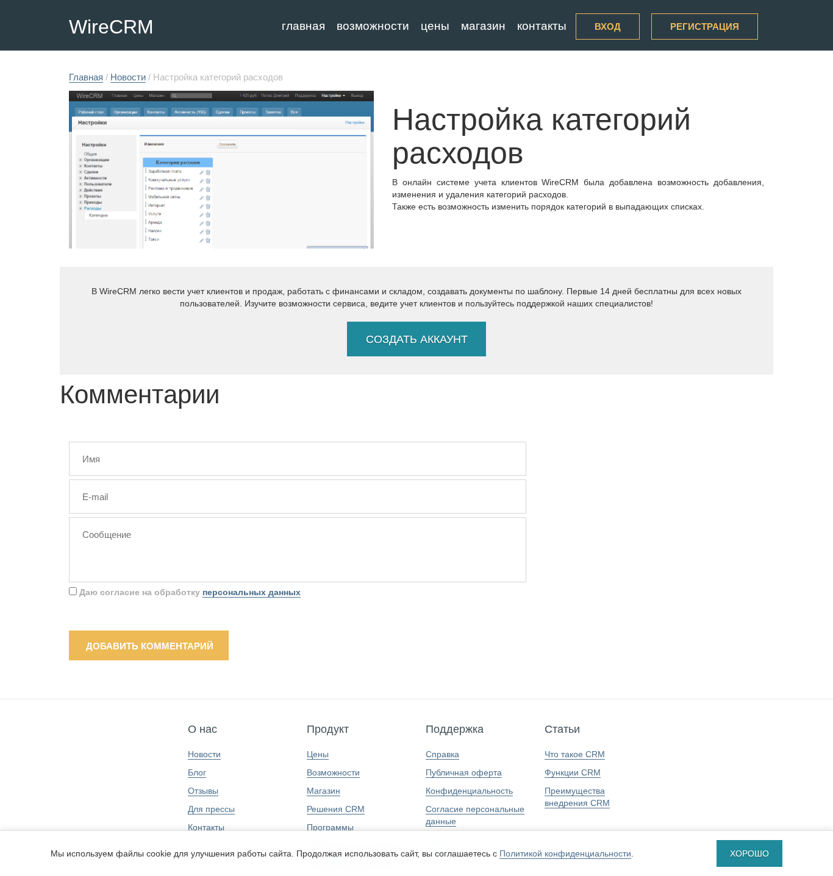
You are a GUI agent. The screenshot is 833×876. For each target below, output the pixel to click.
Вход (608, 26)
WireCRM (111, 27)
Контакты (542, 25)
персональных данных (251, 592)
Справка (442, 754)
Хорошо (749, 853)
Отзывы (203, 791)
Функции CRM (573, 772)
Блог (197, 772)
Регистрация (704, 26)
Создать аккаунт (417, 339)
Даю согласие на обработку (189, 592)
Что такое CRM (575, 754)
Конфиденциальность (469, 791)
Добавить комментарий (149, 646)
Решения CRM (336, 809)
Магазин (483, 25)
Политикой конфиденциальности (565, 853)
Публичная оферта (464, 772)
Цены (435, 25)
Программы (330, 827)
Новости (204, 754)
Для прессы (211, 809)
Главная (303, 25)
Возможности (373, 25)
